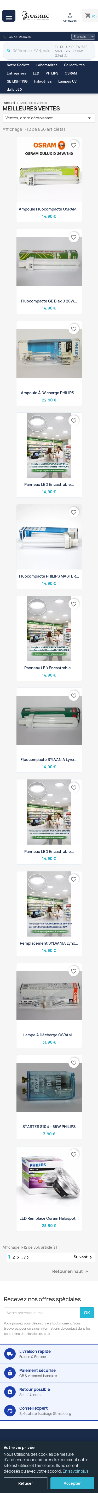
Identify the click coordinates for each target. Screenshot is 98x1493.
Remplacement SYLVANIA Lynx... (49, 943)
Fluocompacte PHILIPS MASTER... (49, 576)
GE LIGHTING (17, 81)
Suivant (84, 1257)
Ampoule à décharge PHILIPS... (49, 392)
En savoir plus (75, 1471)
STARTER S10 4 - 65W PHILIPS (49, 1126)
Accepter (72, 1483)
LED (36, 73)
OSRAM (71, 73)
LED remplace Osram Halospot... (49, 1218)
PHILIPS (52, 73)
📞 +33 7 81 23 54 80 (17, 37)
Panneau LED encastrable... (49, 484)
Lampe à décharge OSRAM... (49, 1034)
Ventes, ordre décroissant (49, 118)
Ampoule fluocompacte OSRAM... (49, 209)
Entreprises (16, 73)
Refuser (25, 1483)
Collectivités (74, 65)
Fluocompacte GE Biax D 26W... (49, 301)
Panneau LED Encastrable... (49, 851)
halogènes (43, 81)
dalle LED (14, 89)
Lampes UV (67, 81)
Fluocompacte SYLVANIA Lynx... (49, 759)
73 (26, 1257)
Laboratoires (46, 65)
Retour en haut (71, 1271)
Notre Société (18, 65)
